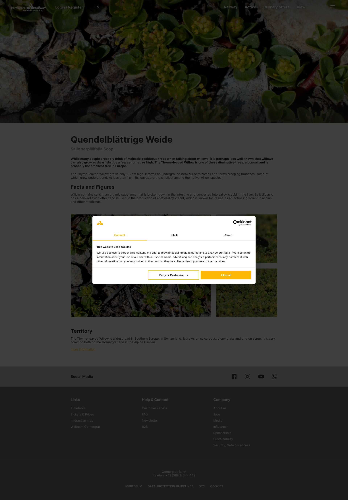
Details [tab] (174, 234)
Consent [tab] (119, 234)
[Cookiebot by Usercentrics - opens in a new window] (236, 223)
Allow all (225, 275)
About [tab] (228, 234)
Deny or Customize (171, 275)
